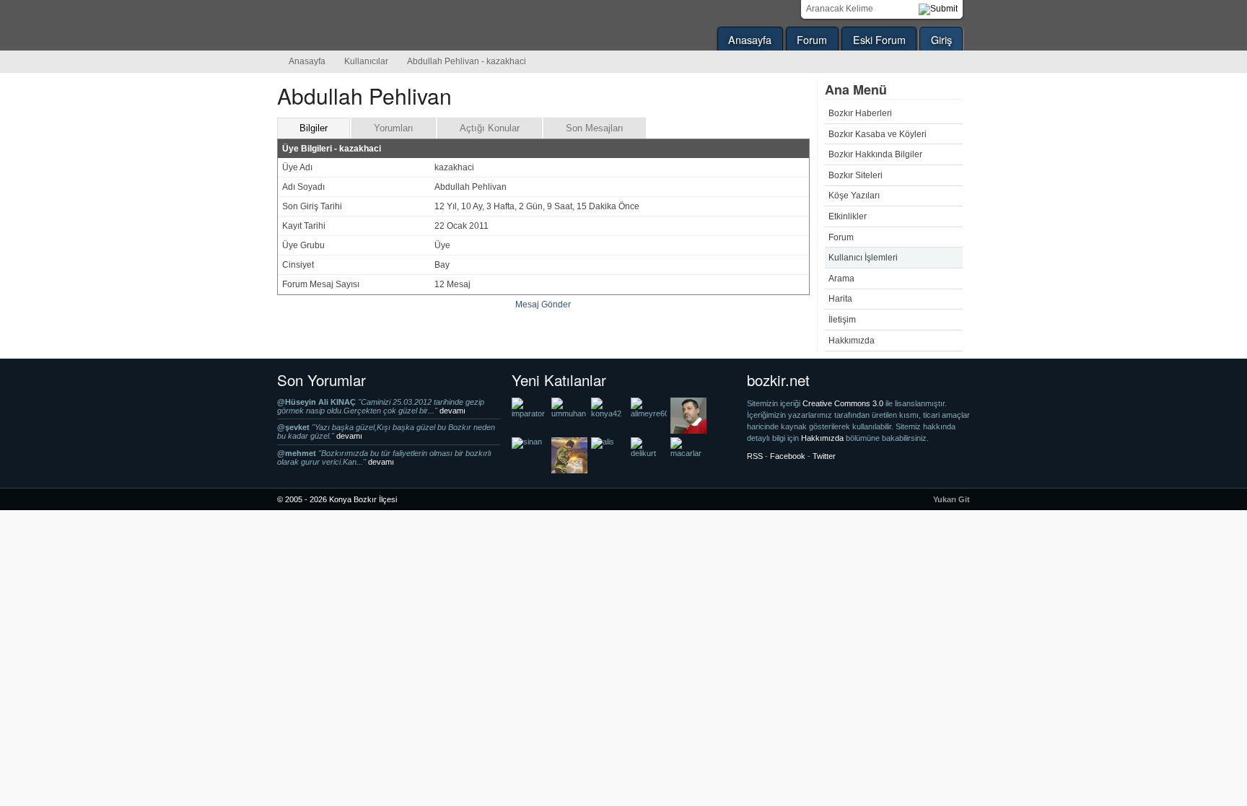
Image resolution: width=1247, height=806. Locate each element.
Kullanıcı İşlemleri (863, 258)
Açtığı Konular (490, 128)
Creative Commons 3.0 (843, 403)
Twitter (824, 456)
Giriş (941, 39)
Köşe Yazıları (854, 195)
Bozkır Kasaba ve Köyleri (877, 134)
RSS (755, 456)
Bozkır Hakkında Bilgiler (875, 154)
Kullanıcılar (366, 61)
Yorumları (394, 128)
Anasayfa (749, 39)
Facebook (787, 456)
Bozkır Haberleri (860, 113)
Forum (812, 39)
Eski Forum (879, 39)
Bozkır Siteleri (855, 175)
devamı (452, 410)
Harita (840, 299)
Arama (841, 278)
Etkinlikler (847, 216)
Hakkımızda (851, 341)
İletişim (842, 320)
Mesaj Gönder (543, 304)
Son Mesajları (595, 128)
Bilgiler (313, 128)
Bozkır (374, 25)
